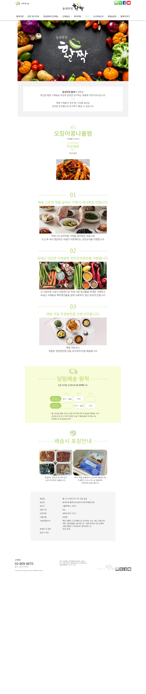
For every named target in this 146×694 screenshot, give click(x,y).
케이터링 (77, 16)
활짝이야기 (125, 16)
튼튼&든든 (112, 16)
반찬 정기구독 (33, 16)
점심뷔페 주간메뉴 (50, 16)
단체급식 (66, 16)
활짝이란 (19, 16)
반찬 (87, 16)
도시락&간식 (98, 16)
